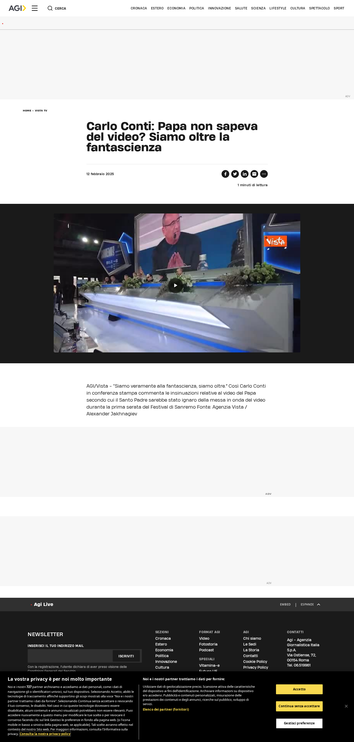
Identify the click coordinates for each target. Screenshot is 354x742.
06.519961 (302, 665)
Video (204, 638)
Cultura (297, 8)
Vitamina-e (209, 665)
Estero (157, 8)
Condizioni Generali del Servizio (52, 671)
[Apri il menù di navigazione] (34, 8)
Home (27, 110)
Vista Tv (41, 110)
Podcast (206, 650)
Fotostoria (208, 644)
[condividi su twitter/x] (235, 174)
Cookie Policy (255, 661)
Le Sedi (249, 644)
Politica (196, 8)
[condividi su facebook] (225, 174)
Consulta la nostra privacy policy (45, 734)
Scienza (258, 8)
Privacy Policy (255, 667)
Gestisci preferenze (299, 723)
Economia (176, 8)
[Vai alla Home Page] (17, 8)
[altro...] (264, 174)
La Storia (251, 650)
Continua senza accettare (299, 706)
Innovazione (219, 8)
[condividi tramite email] (254, 174)
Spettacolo (319, 8)
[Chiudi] (346, 706)
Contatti (250, 655)
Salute (241, 8)
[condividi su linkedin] (245, 174)
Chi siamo (252, 638)
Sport (339, 8)
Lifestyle (277, 8)
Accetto (299, 689)
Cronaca (139, 8)
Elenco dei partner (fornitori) (166, 709)
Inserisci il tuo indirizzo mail (56, 645)
